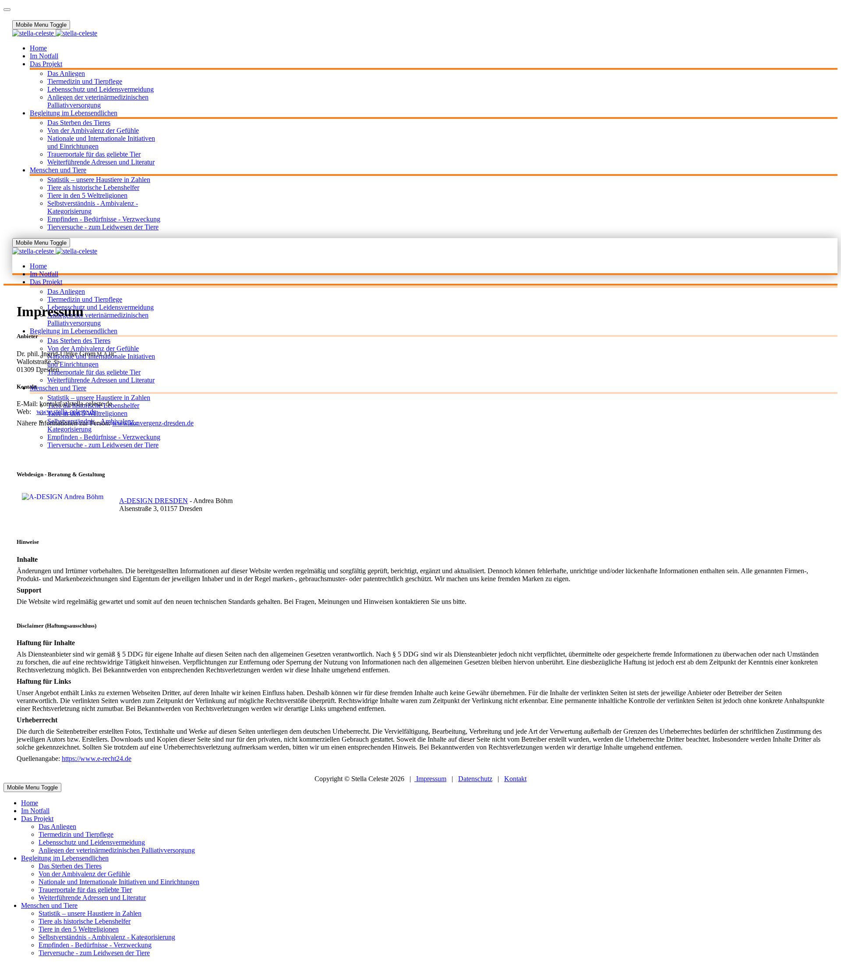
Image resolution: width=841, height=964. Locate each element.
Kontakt (515, 778)
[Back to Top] (7, 9)
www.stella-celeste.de (66, 411)
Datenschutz (475, 778)
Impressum (430, 778)
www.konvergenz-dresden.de (153, 423)
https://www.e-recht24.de (96, 758)
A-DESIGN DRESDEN (153, 500)
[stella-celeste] (54, 33)
